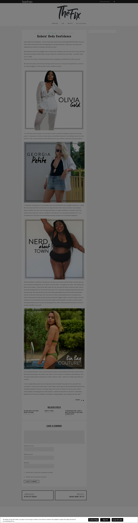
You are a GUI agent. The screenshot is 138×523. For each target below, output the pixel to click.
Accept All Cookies (117, 520)
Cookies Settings (93, 520)
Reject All (105, 520)
